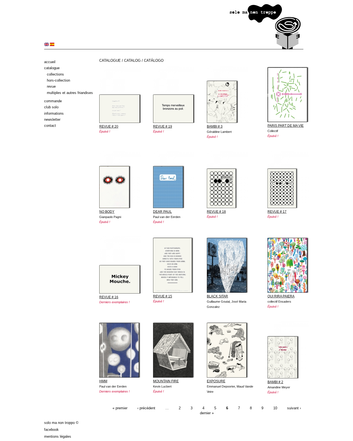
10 (275, 408)
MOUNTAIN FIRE (166, 381)
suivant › (294, 408)
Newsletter (52, 119)
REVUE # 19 (162, 126)
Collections (55, 74)
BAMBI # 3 (215, 126)
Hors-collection (58, 80)
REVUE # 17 (277, 212)
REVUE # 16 (108, 297)
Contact (50, 125)
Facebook (51, 429)
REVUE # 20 (108, 126)
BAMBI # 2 (275, 382)
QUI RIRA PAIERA (281, 296)
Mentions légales (57, 436)
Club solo (51, 107)
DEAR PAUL (162, 212)
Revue (51, 86)
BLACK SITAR (217, 296)
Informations (54, 113)
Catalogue (52, 68)
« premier (120, 408)
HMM (103, 381)
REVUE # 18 (216, 212)
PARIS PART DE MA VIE (286, 126)
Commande (53, 101)
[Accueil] (173, 48)
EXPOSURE (216, 381)
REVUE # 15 (162, 296)
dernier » (207, 413)
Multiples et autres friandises (70, 93)
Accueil (49, 62)
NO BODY (106, 212)
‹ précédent (146, 408)
